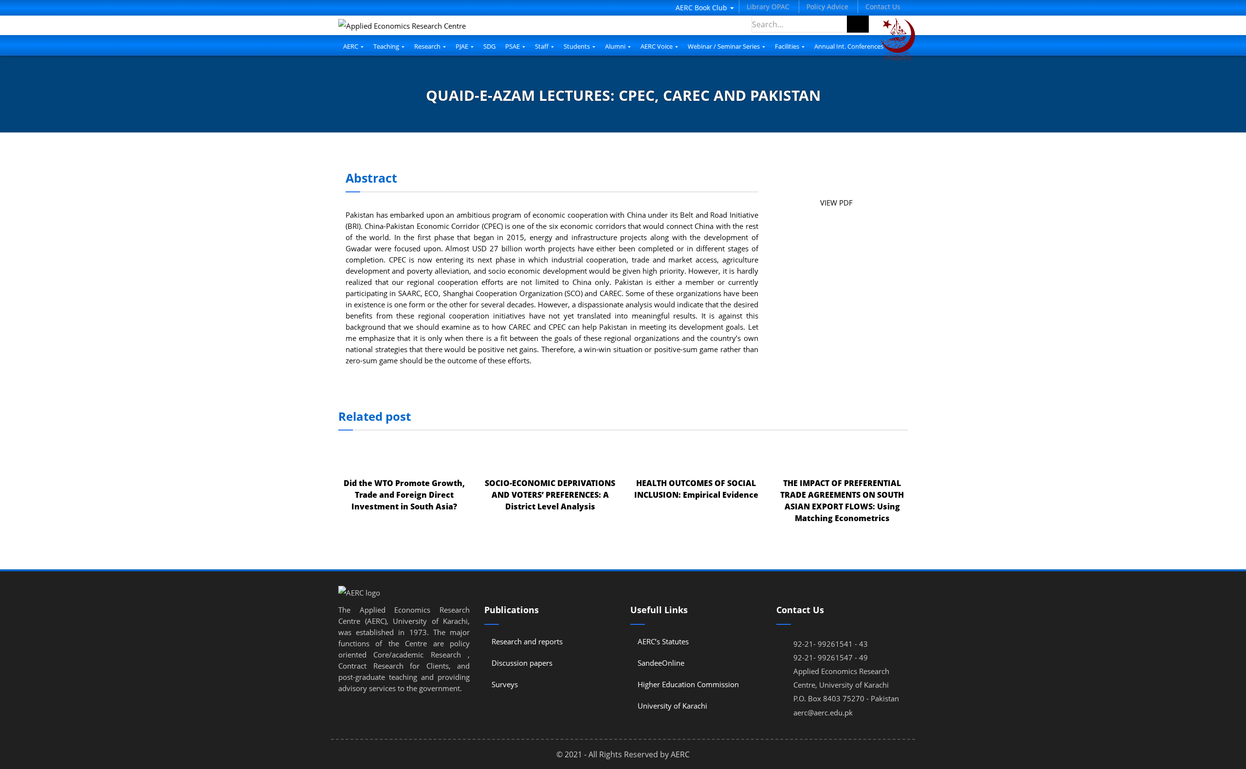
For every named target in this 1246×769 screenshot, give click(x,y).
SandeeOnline (661, 663)
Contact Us (882, 6)
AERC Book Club (702, 7)
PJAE (463, 46)
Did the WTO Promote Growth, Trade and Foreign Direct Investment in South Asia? (404, 495)
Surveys (505, 684)
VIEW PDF (836, 202)
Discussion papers (522, 663)
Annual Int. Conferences (848, 46)
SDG (489, 46)
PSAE (513, 46)
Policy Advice (827, 6)
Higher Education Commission (688, 684)
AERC (351, 46)
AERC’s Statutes (663, 641)
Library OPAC (768, 6)
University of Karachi (672, 706)
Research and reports (527, 641)
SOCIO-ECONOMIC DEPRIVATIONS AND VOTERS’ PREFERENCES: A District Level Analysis (550, 495)
